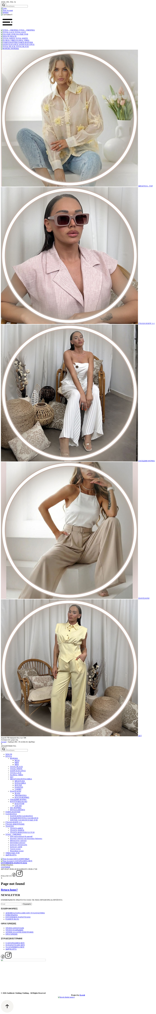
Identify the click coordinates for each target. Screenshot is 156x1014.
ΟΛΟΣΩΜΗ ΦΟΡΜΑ (146, 461)
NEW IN (12, 36)
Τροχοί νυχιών (15, 849)
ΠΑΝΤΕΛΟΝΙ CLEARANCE (21, 816)
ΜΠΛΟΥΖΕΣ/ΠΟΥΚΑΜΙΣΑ (21, 779)
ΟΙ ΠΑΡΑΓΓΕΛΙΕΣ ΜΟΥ (15, 945)
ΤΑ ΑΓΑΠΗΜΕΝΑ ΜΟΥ (14, 947)
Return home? (9, 889)
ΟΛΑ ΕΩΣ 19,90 (21, 34)
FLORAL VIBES (22, 40)
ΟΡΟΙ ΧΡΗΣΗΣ (11, 934)
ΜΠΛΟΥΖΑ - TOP (145, 186)
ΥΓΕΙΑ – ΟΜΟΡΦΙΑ (27, 30)
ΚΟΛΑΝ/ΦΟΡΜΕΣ (22, 797)
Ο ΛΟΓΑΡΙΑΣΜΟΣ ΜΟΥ (15, 943)
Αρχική (3, 742)
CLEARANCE (11, 814)
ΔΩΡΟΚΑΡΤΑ (11, 855)
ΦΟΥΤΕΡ (18, 785)
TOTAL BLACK (22, 46)
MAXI (17, 760)
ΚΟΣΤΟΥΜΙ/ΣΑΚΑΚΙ (18, 802)
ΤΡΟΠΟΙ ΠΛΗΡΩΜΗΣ (14, 930)
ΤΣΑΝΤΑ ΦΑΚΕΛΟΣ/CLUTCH (22, 832)
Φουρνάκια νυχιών (17, 851)
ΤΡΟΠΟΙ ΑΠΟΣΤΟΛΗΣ (14, 928)
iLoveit (82, 995)
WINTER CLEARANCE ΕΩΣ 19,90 (24, 820)
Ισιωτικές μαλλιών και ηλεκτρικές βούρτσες (26, 838)
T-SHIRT (18, 789)
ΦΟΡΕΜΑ (15, 49)
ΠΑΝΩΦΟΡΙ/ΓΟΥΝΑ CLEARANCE (24, 818)
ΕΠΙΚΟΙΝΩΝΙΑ (11, 915)
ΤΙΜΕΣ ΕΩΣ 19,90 (12, 853)
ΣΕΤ (140, 736)
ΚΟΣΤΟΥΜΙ (19, 804)
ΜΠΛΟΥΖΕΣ (20, 781)
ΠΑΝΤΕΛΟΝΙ (143, 598)
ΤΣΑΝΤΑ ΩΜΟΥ (16, 828)
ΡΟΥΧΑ (8, 756)
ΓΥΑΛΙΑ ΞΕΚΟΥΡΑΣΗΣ (14, 824)
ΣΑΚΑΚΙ (18, 806)
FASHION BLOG (12, 919)
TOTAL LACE (20, 32)
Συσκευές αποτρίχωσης (18, 845)
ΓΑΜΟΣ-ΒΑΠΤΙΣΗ (25, 42)
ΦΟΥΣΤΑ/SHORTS (17, 810)
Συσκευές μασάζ (16, 847)
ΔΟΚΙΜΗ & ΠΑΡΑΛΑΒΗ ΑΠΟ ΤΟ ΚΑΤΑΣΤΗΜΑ (25, 913)
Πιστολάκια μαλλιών (17, 843)
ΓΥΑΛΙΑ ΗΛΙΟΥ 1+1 (146, 323)
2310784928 (5, 867)
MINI (17, 765)
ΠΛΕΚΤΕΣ (19, 787)
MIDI (17, 762)
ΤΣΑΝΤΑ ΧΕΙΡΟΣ (17, 830)
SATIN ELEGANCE (26, 44)
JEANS (17, 793)
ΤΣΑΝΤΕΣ (9, 826)
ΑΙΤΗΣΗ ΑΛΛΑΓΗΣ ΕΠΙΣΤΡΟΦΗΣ (19, 932)
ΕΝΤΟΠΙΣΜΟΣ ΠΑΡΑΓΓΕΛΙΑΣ (17, 917)
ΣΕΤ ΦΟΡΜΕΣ (15, 808)
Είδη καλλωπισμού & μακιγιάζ (21, 836)
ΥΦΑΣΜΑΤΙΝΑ (21, 795)
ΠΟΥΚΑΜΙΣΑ (20, 783)
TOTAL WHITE (21, 38)
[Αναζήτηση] (3, 5)
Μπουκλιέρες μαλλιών (18, 841)
